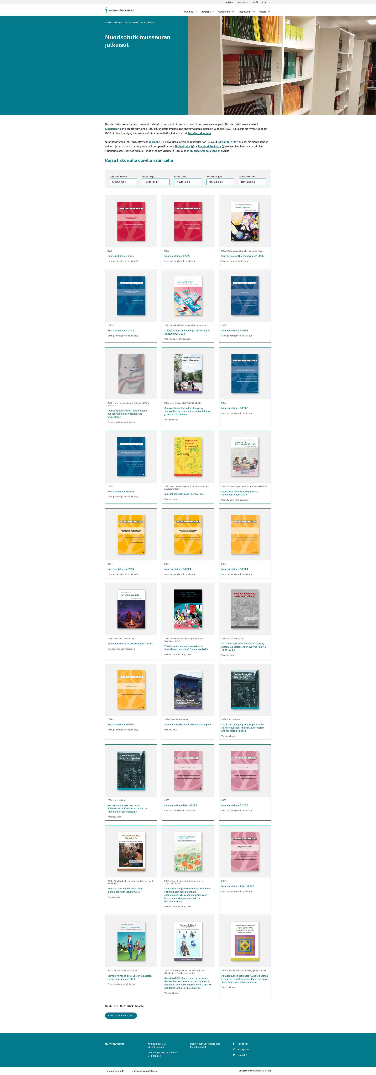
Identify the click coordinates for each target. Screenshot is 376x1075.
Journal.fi (156, 141)
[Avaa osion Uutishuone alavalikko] (233, 11)
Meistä (262, 11)
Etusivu (108, 22)
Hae (254, 2)
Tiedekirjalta (184, 146)
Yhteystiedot (242, 2)
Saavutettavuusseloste (144, 1071)
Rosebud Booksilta (211, 146)
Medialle (229, 2)
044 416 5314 (155, 1056)
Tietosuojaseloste (114, 1071)
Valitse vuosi (180, 176)
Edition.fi (225, 141)
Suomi (264, 2)
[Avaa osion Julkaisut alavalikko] (213, 11)
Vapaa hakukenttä (118, 176)
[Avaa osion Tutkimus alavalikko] (195, 11)
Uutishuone (224, 11)
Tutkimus (188, 11)
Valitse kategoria (214, 176)
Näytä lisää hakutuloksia (121, 1015)
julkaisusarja (113, 128)
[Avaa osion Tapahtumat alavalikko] (253, 11)
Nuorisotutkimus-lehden (205, 150)
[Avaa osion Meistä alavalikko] (268, 11)
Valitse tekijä (148, 176)
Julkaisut (206, 11)
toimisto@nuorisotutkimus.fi (163, 1052)
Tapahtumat (244, 11)
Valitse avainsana (247, 176)
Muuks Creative (263, 1071)
